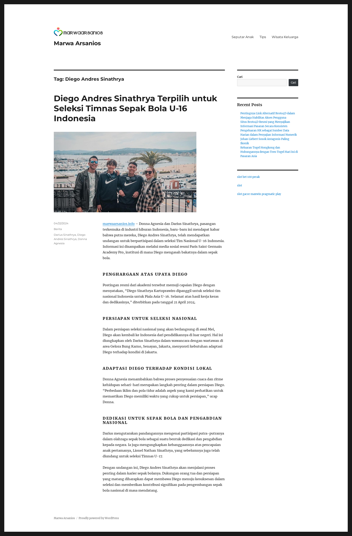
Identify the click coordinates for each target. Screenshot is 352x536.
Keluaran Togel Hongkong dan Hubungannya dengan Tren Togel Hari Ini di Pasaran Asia (269, 152)
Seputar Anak (243, 37)
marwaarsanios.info (119, 224)
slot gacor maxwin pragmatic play (259, 194)
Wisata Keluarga (285, 37)
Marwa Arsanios (77, 43)
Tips (263, 37)
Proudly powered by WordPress (99, 518)
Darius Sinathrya (65, 234)
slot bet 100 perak (248, 177)
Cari (240, 77)
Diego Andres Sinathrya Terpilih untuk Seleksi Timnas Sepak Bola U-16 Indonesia (135, 108)
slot (239, 185)
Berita (58, 229)
